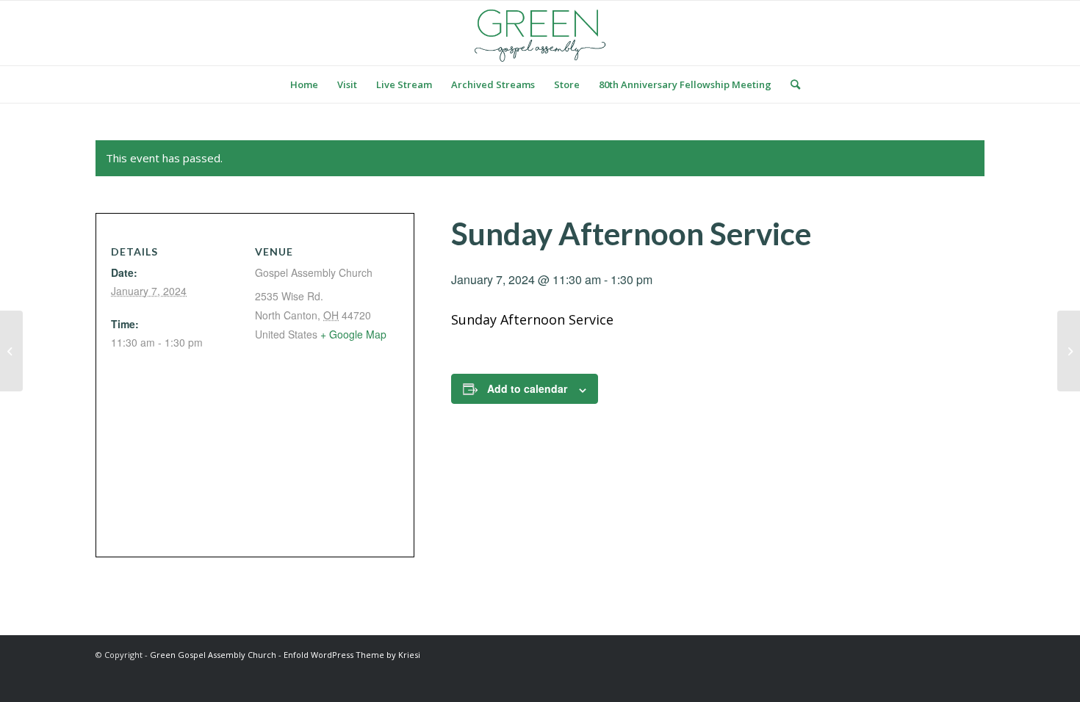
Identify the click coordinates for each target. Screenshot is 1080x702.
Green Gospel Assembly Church (213, 654)
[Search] (790, 84)
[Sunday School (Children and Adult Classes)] (11, 351)
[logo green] (540, 33)
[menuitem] (304, 84)
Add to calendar (527, 388)
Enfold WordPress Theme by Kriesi (352, 654)
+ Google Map (353, 334)
